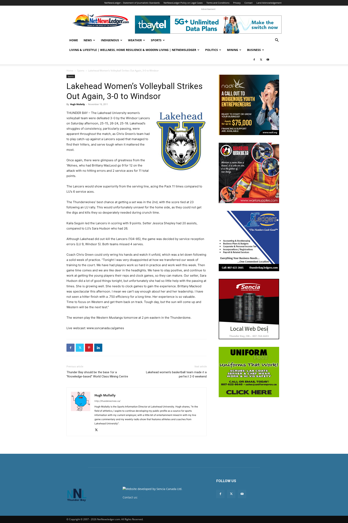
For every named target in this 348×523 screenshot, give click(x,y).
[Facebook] (254, 59)
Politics (211, 50)
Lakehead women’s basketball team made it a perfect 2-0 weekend (176, 374)
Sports (156, 40)
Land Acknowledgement (269, 2)
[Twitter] (261, 59)
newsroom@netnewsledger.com (160, 497)
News (88, 40)
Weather (135, 40)
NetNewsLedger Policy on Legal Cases (183, 2)
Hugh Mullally (77, 104)
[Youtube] (268, 59)
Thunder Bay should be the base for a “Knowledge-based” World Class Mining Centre (97, 374)
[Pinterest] (89, 348)
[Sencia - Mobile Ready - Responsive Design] (249, 309)
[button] (277, 40)
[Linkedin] (98, 348)
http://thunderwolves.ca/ (107, 401)
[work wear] (249, 173)
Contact (248, 2)
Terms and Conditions (217, 2)
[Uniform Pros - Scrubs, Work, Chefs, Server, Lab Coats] (249, 372)
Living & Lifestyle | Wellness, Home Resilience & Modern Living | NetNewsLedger (132, 50)
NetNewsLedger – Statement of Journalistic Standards (132, 2)
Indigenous (110, 40)
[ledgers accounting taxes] (249, 241)
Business (254, 50)
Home (73, 40)
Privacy (237, 2)
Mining (232, 50)
